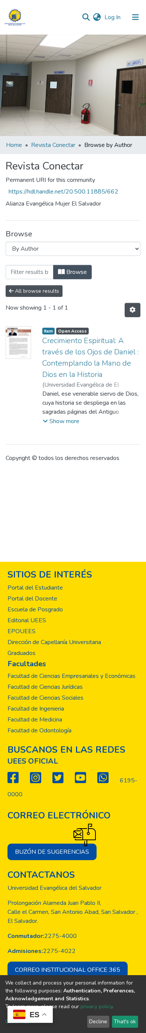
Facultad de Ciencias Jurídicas (45, 687)
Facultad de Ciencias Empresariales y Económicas (71, 676)
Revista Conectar (53, 145)
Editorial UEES (26, 620)
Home (14, 145)
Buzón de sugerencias (52, 852)
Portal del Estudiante (35, 588)
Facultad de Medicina (34, 719)
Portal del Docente (32, 598)
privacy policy (96, 1006)
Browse (76, 272)
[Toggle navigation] (135, 17)
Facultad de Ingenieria (35, 709)
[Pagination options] (132, 310)
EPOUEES (21, 631)
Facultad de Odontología (39, 730)
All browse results (36, 291)
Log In (113, 17)
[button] (97, 17)
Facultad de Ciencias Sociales (45, 698)
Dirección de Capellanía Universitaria (54, 642)
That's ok (125, 1021)
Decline (98, 1021)
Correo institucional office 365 (67, 970)
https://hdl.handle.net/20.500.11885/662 (63, 192)
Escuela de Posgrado (35, 609)
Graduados (21, 653)
